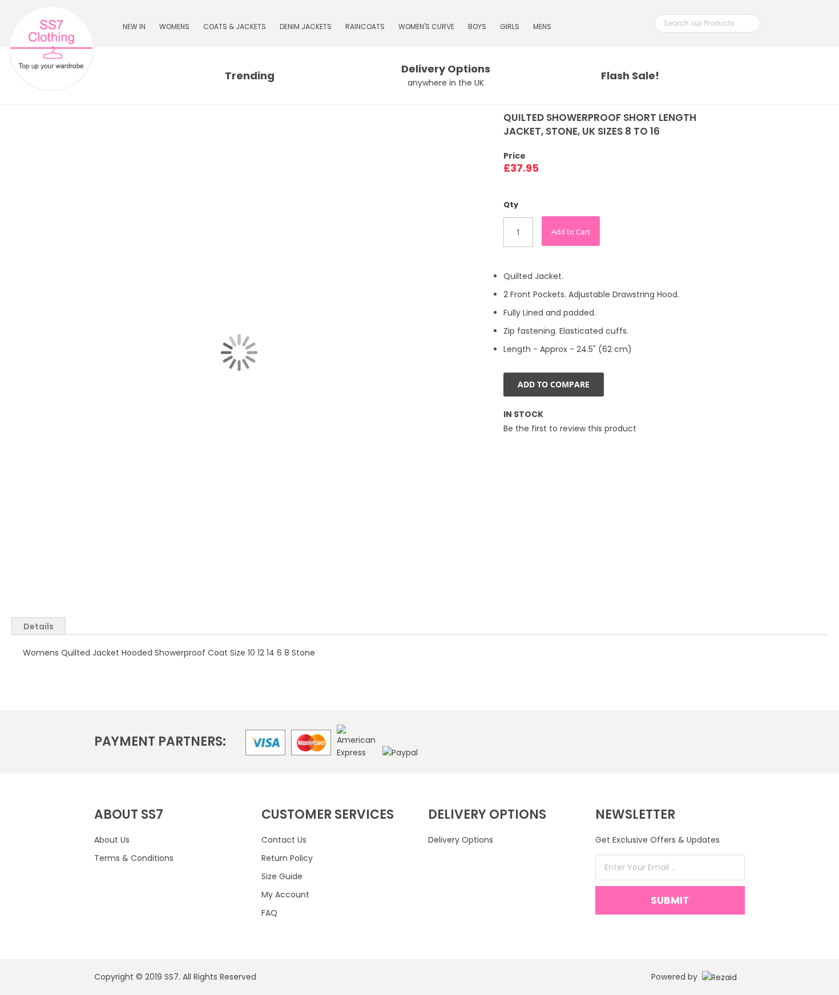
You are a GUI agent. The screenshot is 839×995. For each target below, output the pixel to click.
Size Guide (281, 876)
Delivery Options (460, 840)
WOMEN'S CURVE (426, 26)
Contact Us (283, 840)
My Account (285, 894)
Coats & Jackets (234, 26)
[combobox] (707, 23)
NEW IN (134, 26)
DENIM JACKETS (306, 26)
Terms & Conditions (134, 858)
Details (38, 626)
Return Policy (287, 858)
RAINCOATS (365, 26)
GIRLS (509, 26)
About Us (112, 840)
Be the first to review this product (569, 428)
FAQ (269, 913)
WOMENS (174, 26)
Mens (542, 26)
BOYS (477, 26)
